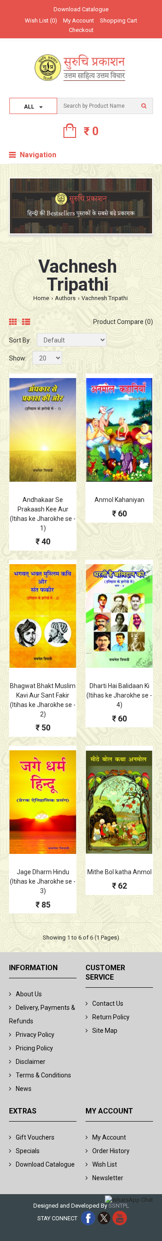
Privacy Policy (35, 1034)
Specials (28, 1150)
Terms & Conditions (43, 1075)
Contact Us (107, 1003)
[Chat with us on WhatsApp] (129, 1200)
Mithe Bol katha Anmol (119, 872)
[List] (26, 322)
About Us (29, 994)
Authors (65, 298)
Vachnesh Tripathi (104, 298)
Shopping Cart (118, 20)
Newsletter (107, 1178)
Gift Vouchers (35, 1137)
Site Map (104, 1030)
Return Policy (111, 1017)
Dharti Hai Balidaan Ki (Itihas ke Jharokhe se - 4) (119, 695)
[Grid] (13, 322)
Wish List (104, 1164)
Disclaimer (30, 1061)
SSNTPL (118, 1205)
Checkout (81, 30)
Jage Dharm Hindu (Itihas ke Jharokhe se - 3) (43, 881)
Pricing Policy (34, 1048)
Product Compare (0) (123, 321)
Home (41, 298)
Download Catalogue (81, 9)
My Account (78, 20)
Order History (111, 1150)
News (24, 1088)
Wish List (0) (41, 20)
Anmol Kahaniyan (119, 499)
